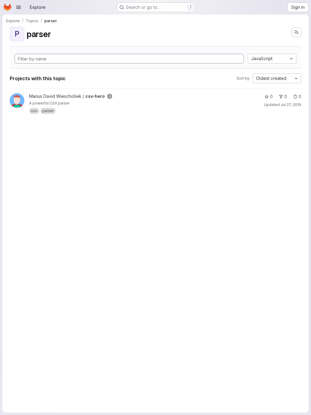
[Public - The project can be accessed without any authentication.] (109, 96)
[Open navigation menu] (18, 7)
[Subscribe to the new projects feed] (296, 32)
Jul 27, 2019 (291, 104)
